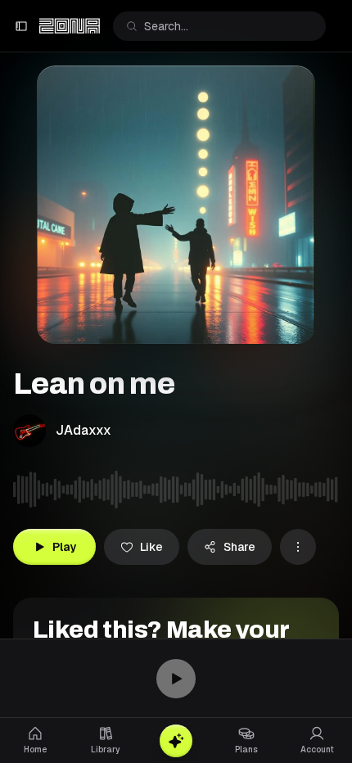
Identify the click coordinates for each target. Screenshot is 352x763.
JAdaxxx (83, 430)
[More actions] (298, 547)
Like (151, 547)
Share (239, 547)
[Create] (176, 740)
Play (64, 547)
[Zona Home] (69, 26)
